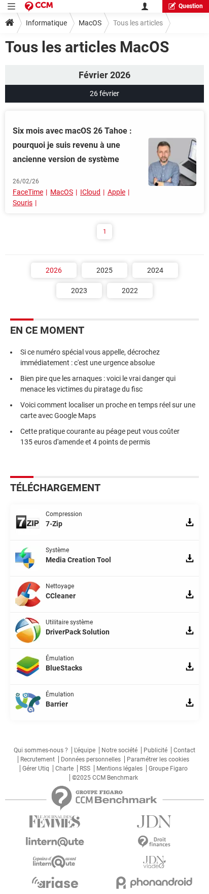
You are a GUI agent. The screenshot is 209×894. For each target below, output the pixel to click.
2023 (79, 290)
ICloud (90, 192)
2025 (104, 270)
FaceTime (28, 192)
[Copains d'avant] (54, 861)
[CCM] (39, 6)
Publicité (155, 750)
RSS (85, 768)
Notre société (119, 750)
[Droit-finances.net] (154, 842)
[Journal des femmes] (54, 821)
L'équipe (84, 750)
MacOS (90, 23)
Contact (184, 750)
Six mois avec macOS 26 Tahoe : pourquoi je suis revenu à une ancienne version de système (72, 145)
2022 (130, 290)
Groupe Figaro (168, 768)
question (191, 6)
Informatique (46, 23)
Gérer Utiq (35, 768)
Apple (116, 192)
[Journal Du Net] (154, 821)
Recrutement (37, 759)
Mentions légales (119, 768)
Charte (64, 768)
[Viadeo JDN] (154, 862)
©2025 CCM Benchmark (105, 777)
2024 (155, 270)
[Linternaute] (54, 842)
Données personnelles (91, 759)
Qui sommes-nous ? (41, 750)
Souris (22, 203)
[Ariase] (54, 882)
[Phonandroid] (154, 882)
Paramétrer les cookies (158, 759)
